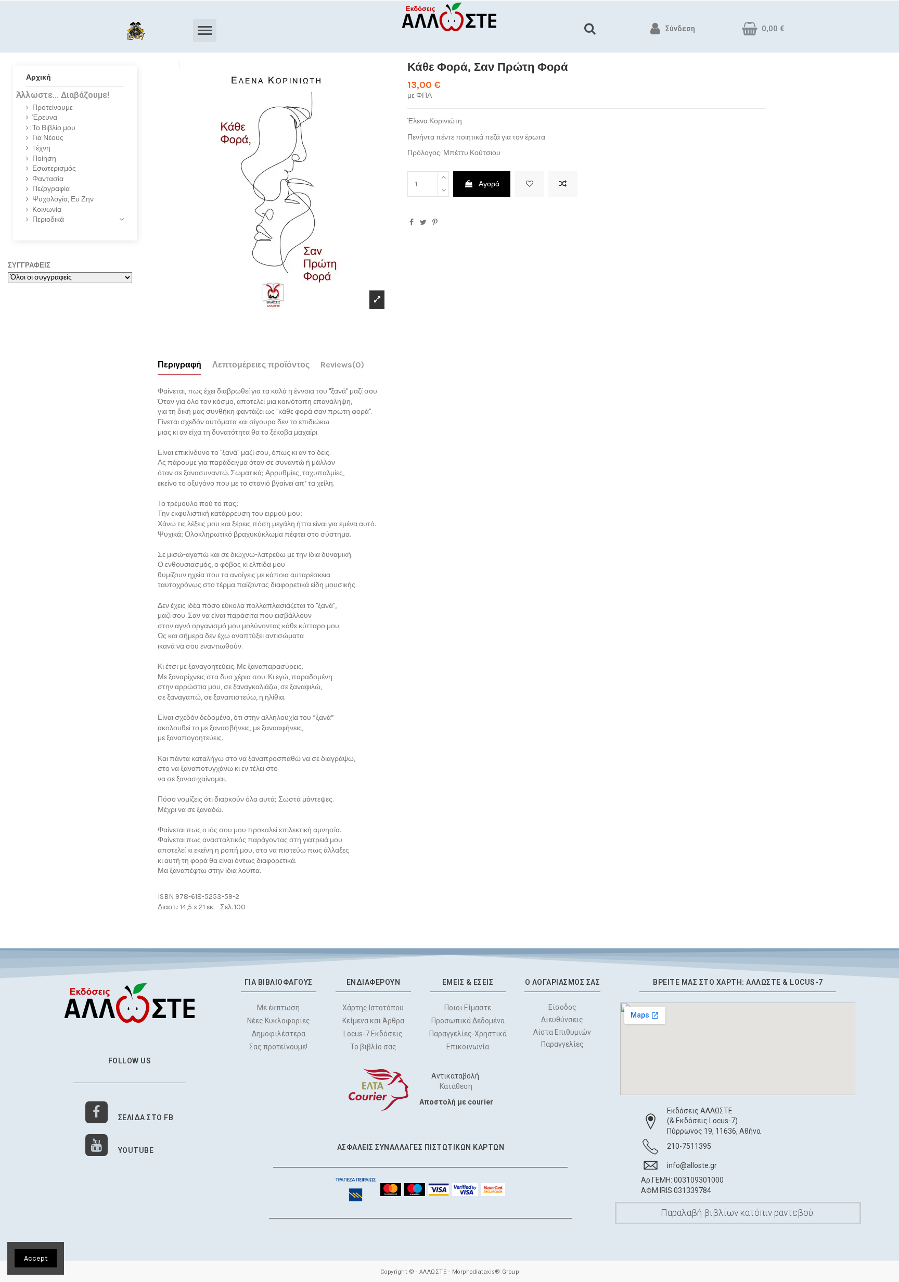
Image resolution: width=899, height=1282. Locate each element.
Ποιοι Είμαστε (467, 1008)
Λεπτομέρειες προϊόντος (261, 365)
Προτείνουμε (52, 107)
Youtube (136, 1150)
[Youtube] (96, 1145)
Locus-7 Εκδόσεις (373, 1034)
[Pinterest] (435, 222)
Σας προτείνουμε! (278, 1047)
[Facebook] (96, 1112)
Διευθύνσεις (563, 1019)
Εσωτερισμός (54, 168)
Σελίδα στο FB (146, 1117)
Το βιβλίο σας (373, 1047)
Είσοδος (562, 1007)
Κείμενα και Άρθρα (373, 1021)
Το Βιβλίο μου (53, 127)
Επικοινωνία (467, 1047)
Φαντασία (47, 178)
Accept (36, 1258)
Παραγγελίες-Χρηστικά (468, 1034)
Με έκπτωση (278, 1008)
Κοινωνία (46, 209)
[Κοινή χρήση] (411, 222)
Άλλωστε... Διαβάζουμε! (62, 95)
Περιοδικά (48, 219)
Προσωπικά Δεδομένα (468, 1021)
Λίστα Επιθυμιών (563, 1031)
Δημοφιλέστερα (278, 1034)
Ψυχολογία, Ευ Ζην (63, 199)
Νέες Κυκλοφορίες (278, 1021)
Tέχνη (41, 148)
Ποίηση (44, 158)
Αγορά (489, 184)
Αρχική (38, 77)
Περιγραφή (179, 365)
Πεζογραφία (51, 188)
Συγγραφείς (29, 265)
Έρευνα (44, 117)
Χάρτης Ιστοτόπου (373, 1008)
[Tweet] (423, 222)
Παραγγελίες (562, 1044)
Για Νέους (47, 137)
